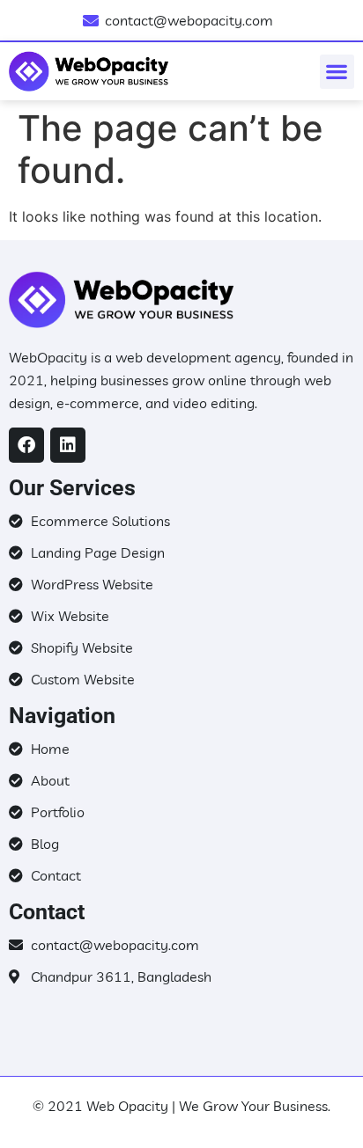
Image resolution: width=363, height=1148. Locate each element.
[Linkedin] (67, 445)
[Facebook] (26, 445)
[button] (337, 72)
